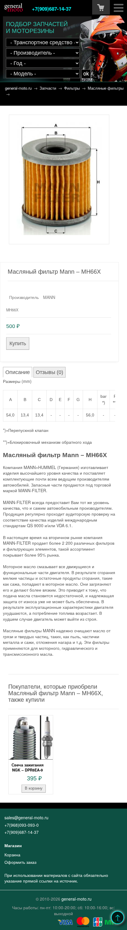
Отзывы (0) (49, 372)
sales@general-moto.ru (26, 817)
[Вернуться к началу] (117, 917)
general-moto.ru (18, 88)
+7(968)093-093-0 (21, 825)
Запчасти (48, 88)
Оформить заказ (20, 862)
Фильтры (72, 88)
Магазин (13, 845)
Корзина (12, 855)
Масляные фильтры (105, 88)
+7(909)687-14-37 (51, 8)
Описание (17, 372)
